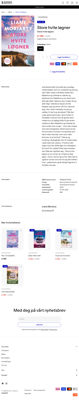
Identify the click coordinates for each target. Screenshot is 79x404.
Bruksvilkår (44, 329)
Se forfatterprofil (48, 210)
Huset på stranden (62, 256)
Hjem (3, 12)
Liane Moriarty (42, 17)
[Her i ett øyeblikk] (12, 239)
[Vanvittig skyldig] (12, 275)
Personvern (28, 390)
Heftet (40, 48)
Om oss (4, 365)
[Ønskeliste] (67, 3)
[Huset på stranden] (66, 239)
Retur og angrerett (39, 390)
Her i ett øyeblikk (8, 256)
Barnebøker (5, 358)
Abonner (39, 325)
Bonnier (8, 391)
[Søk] (63, 3)
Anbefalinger (6, 361)
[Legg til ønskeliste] (20, 230)
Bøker (10, 12)
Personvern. (53, 329)
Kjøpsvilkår (27, 393)
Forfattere (5, 350)
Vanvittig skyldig (7, 292)
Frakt (39, 39)
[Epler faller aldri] (39, 239)
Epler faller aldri (34, 256)
